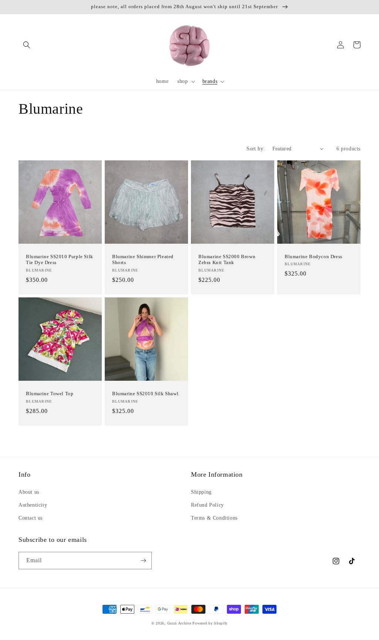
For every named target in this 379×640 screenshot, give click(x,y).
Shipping (201, 492)
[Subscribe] (143, 560)
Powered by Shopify (210, 623)
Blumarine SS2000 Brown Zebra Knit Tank (226, 260)
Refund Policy (207, 505)
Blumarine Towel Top (49, 393)
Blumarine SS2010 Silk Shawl (145, 393)
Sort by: (255, 148)
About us (29, 492)
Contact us (31, 518)
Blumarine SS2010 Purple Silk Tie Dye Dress (59, 260)
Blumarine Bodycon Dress (313, 256)
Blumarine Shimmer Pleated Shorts (143, 260)
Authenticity (33, 505)
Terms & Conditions (214, 518)
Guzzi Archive (179, 623)
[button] (27, 45)
